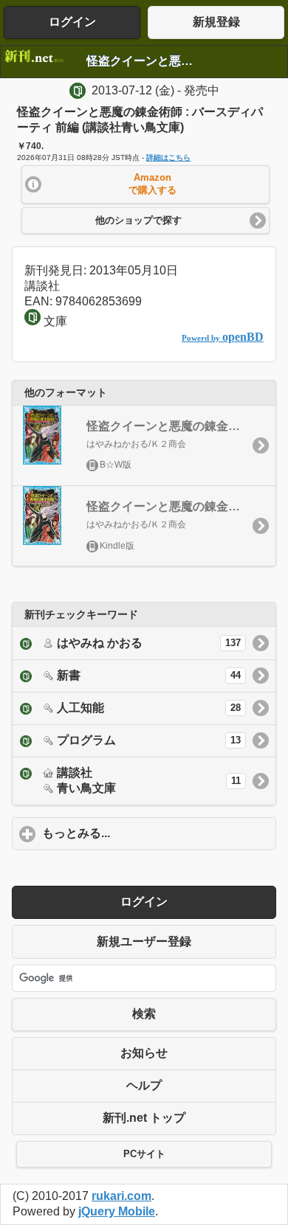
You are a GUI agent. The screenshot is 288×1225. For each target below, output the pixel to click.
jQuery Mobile (116, 1211)
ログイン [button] (72, 21)
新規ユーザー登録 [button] (144, 941)
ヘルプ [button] (144, 1085)
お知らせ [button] (144, 1053)
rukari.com (121, 1196)
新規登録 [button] (216, 21)
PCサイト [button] (144, 1154)
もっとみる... (144, 833)
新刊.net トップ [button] (144, 1117)
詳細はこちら (168, 157)
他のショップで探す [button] (138, 220)
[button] (145, 184)
